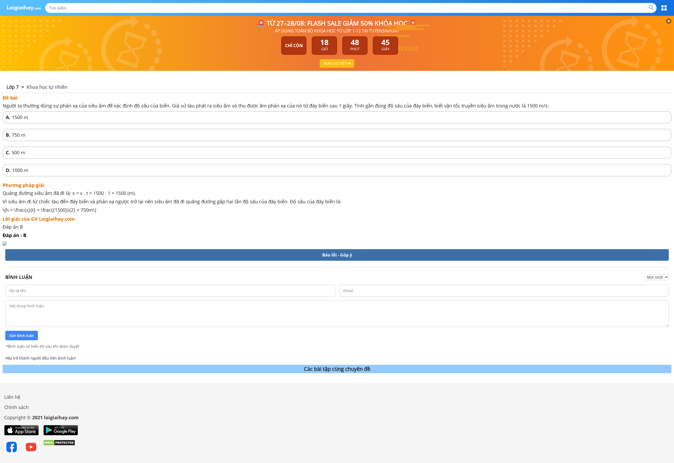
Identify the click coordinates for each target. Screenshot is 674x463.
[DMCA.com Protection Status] (59, 447)
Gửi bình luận (21, 335)
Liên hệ (12, 397)
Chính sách (16, 407)
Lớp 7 (13, 87)
